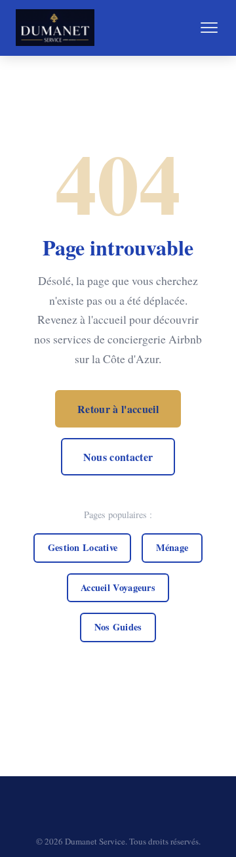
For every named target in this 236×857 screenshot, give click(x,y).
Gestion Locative (83, 547)
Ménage (172, 547)
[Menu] (209, 27)
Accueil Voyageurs (118, 587)
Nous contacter (118, 456)
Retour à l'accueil (118, 408)
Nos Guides (118, 627)
